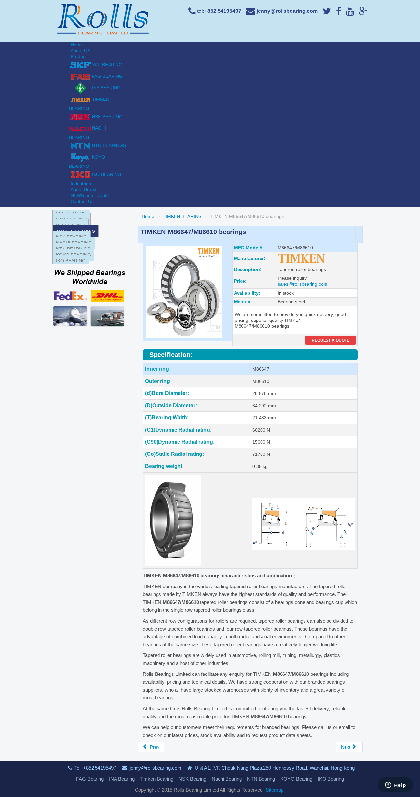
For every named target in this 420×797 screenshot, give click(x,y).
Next (346, 747)
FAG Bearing (90, 779)
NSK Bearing (192, 779)
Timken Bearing (156, 779)
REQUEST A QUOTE (330, 340)
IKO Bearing (331, 779)
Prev (154, 747)
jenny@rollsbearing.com (155, 768)
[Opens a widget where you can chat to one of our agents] (395, 785)
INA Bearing (122, 779)
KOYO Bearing (296, 779)
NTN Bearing (261, 779)
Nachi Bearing (227, 779)
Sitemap (275, 790)
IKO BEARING (71, 260)
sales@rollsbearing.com (302, 284)
